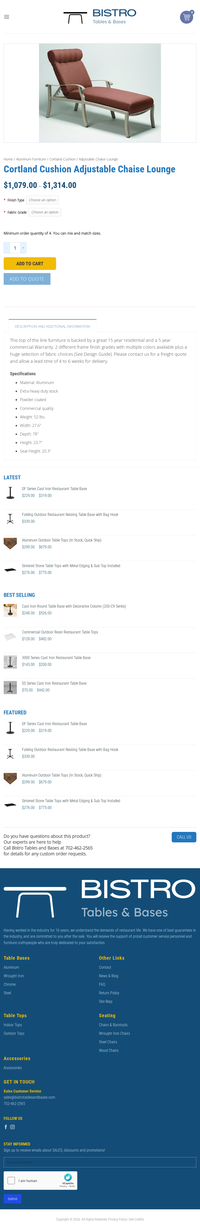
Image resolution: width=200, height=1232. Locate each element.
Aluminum (11, 967)
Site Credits (136, 1219)
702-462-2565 (14, 1103)
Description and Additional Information (52, 326)
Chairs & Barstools (113, 1025)
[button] (7, 17)
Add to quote (27, 279)
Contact (105, 967)
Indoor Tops (13, 1025)
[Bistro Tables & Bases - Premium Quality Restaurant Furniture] (100, 16)
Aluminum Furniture (31, 159)
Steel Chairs (108, 1042)
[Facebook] (6, 1127)
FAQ (102, 984)
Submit (12, 1199)
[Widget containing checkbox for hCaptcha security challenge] (40, 1180)
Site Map (105, 1001)
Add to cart (29, 263)
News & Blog (108, 976)
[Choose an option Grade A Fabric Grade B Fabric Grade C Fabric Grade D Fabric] (112, 212)
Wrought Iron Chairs (114, 1033)
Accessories (13, 1067)
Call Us (184, 836)
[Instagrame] (12, 1127)
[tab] (53, 325)
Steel (7, 993)
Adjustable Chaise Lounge (98, 159)
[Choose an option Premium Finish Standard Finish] (111, 200)
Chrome (10, 984)
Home (8, 159)
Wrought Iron (14, 976)
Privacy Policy (117, 1219)
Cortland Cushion (62, 159)
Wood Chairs (109, 1050)
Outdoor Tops (14, 1033)
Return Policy (109, 993)
